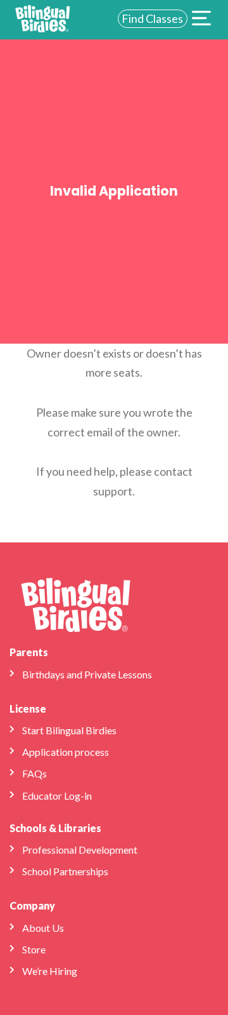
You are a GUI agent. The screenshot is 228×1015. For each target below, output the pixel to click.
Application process (65, 752)
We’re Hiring (49, 971)
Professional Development (79, 850)
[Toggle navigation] (201, 20)
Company (32, 905)
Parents (29, 652)
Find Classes (152, 18)
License (28, 708)
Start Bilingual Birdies (69, 730)
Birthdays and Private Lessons (87, 674)
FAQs (34, 773)
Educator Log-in (57, 796)
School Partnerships (65, 871)
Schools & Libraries (55, 828)
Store (34, 949)
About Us (43, 928)
